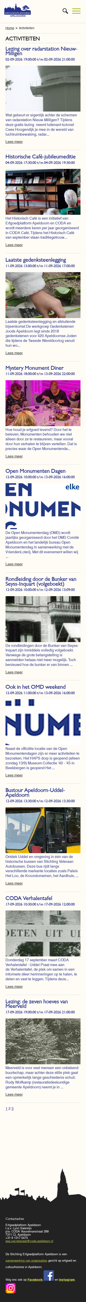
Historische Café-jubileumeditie (41, 156)
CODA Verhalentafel (29, 898)
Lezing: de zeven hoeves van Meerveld (37, 1003)
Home (10, 28)
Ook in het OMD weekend (36, 687)
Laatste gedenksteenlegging (36, 260)
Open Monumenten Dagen (36, 471)
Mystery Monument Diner (35, 368)
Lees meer (14, 142)
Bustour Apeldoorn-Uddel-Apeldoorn (35, 792)
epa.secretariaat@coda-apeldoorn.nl (29, 1241)
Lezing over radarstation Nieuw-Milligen (42, 51)
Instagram (67, 1279)
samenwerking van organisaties (26, 1260)
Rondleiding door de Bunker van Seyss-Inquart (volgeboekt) (41, 581)
